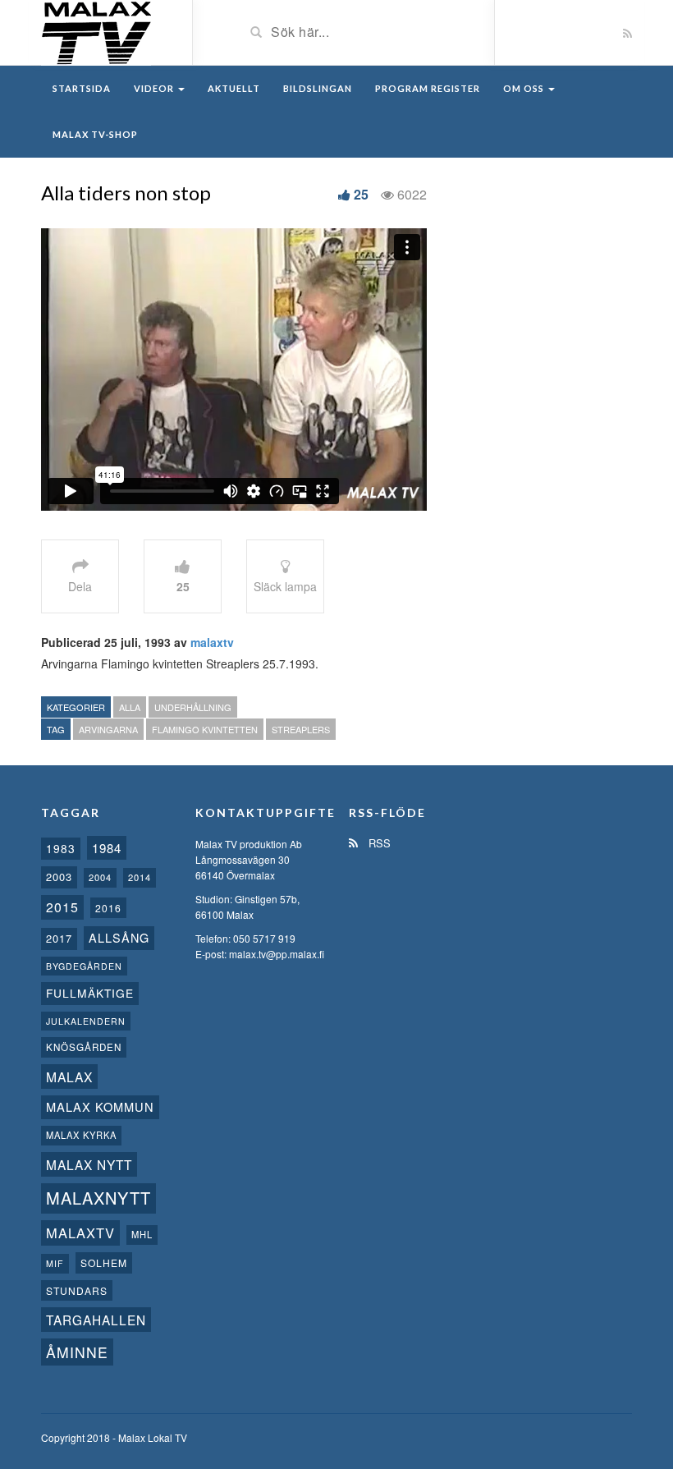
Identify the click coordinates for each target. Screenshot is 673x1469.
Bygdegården (84, 966)
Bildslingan (317, 88)
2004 (100, 877)
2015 (62, 906)
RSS (378, 843)
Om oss (525, 88)
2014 (139, 877)
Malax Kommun (100, 1106)
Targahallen (96, 1320)
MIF (55, 1263)
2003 (59, 876)
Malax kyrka (81, 1134)
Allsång (119, 937)
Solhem (103, 1262)
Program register (427, 88)
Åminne (77, 1352)
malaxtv (212, 642)
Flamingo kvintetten (205, 729)
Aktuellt (234, 88)
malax (69, 1076)
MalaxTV (80, 1232)
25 (361, 194)
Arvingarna (108, 729)
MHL (142, 1234)
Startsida (82, 88)
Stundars (77, 1290)
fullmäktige (90, 993)
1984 (106, 847)
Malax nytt (89, 1164)
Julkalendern (86, 1021)
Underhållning (192, 707)
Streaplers (301, 729)
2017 (59, 938)
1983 (61, 848)
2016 (108, 908)
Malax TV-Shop (95, 134)
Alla (129, 707)
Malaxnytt (98, 1198)
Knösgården (83, 1047)
